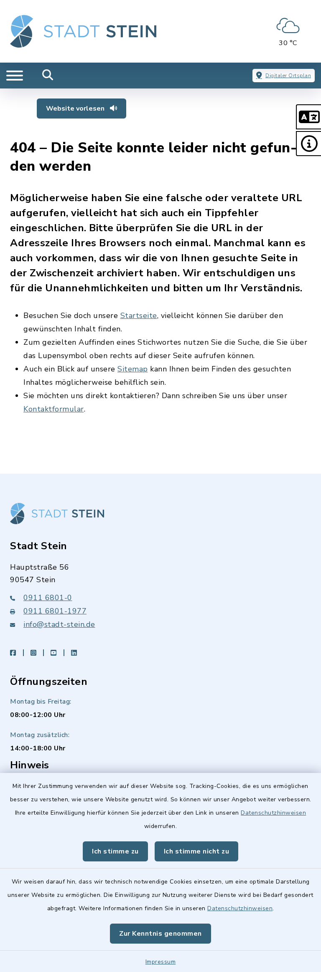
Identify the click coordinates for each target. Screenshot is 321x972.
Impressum (160, 962)
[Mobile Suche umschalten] (48, 75)
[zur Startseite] (83, 31)
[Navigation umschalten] (14, 75)
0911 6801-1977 (55, 611)
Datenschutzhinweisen (273, 813)
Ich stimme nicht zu (196, 851)
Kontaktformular (53, 409)
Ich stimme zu (115, 851)
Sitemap (132, 369)
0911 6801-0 (47, 598)
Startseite (138, 316)
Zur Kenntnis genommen (160, 933)
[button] (308, 116)
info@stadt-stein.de (59, 624)
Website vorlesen (76, 108)
